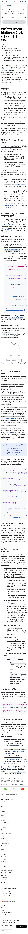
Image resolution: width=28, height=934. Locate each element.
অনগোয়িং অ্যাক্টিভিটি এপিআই (12, 759)
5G (2, 829)
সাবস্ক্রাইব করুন (22, 926)
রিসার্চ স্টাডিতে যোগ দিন (6, 896)
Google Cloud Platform (6, 912)
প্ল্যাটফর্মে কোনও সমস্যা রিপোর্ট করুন (9, 888)
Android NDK (4, 882)
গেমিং (2, 817)
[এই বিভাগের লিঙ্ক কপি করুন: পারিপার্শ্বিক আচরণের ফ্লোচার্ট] (20, 326)
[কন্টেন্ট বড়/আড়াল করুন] (12, 45)
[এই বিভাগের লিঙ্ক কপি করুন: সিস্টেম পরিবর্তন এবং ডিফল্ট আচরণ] (7, 143)
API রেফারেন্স (4, 877)
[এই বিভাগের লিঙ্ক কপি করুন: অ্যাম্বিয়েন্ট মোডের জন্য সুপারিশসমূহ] (12, 552)
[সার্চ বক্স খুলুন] (14, 2)
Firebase (3, 910)
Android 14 (3, 859)
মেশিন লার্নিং (3, 820)
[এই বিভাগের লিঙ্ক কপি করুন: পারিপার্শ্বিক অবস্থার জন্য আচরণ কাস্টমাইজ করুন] (15, 216)
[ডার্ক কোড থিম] (24, 265)
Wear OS (5, 25)
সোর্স (2, 804)
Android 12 (3, 864)
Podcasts (3, 811)
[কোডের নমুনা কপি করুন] (26, 265)
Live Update (9, 432)
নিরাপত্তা (3, 802)
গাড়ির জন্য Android (5, 843)
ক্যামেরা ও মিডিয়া (4, 825)
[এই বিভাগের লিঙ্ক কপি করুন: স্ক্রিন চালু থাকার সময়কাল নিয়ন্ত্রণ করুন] (6, 374)
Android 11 (3, 866)
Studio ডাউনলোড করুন (6, 880)
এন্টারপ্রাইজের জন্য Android (7, 799)
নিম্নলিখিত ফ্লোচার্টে (20, 185)
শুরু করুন (14, 22)
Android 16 (3, 854)
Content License (20, 778)
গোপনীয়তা (3, 827)
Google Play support (6, 893)
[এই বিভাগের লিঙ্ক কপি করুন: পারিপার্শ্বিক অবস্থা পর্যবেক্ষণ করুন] (23, 236)
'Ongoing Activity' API (10, 418)
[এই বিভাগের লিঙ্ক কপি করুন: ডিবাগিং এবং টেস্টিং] (17, 690)
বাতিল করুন (14, 17)
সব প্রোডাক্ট (3, 915)
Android (3, 797)
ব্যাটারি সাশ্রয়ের (5, 71)
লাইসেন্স (9, 920)
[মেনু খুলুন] (2, 2)
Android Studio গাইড (6, 872)
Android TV (3, 845)
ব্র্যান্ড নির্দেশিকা (16, 920)
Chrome (3, 908)
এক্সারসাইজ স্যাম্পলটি (10, 768)
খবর (2, 806)
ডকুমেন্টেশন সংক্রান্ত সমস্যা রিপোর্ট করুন (9, 891)
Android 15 (3, 857)
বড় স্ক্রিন (3, 836)
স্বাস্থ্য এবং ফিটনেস (5, 822)
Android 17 (3, 852)
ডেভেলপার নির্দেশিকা (5, 875)
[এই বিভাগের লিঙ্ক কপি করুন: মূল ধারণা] (9, 89)
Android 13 (3, 861)
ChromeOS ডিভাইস (5, 841)
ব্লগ (1, 809)
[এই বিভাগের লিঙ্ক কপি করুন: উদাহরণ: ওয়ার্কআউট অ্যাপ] (23, 720)
